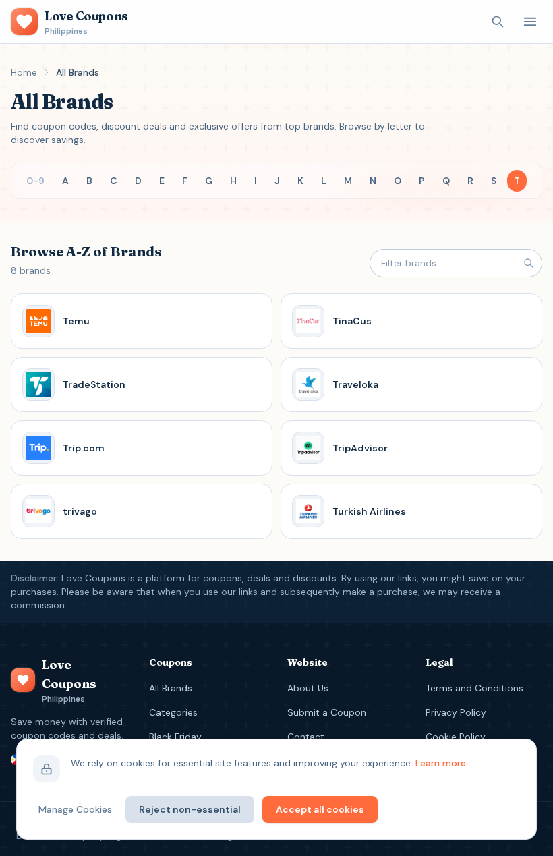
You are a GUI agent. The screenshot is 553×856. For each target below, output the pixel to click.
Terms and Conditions (474, 688)
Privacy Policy (456, 712)
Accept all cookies (320, 809)
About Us (307, 688)
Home (24, 72)
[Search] (498, 21)
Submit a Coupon (326, 712)
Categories (173, 712)
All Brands (170, 688)
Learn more (440, 763)
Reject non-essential (190, 809)
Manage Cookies (75, 809)
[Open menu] (530, 21)
